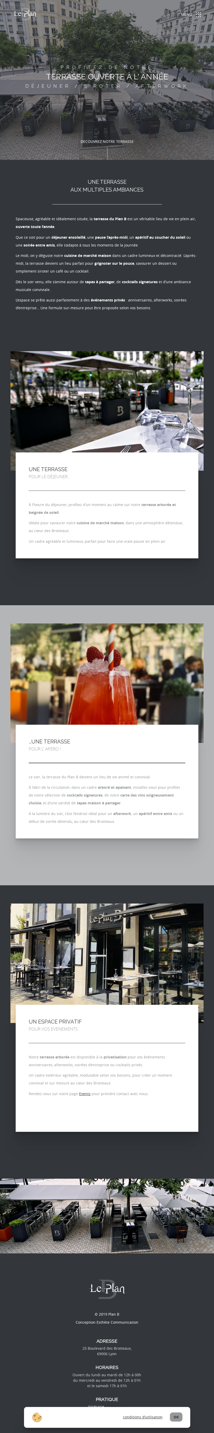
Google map (115, 1406)
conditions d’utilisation (143, 1417)
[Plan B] (25, 15)
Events (85, 1093)
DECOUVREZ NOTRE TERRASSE (107, 141)
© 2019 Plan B (107, 1314)
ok (176, 1417)
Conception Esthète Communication (107, 1322)
